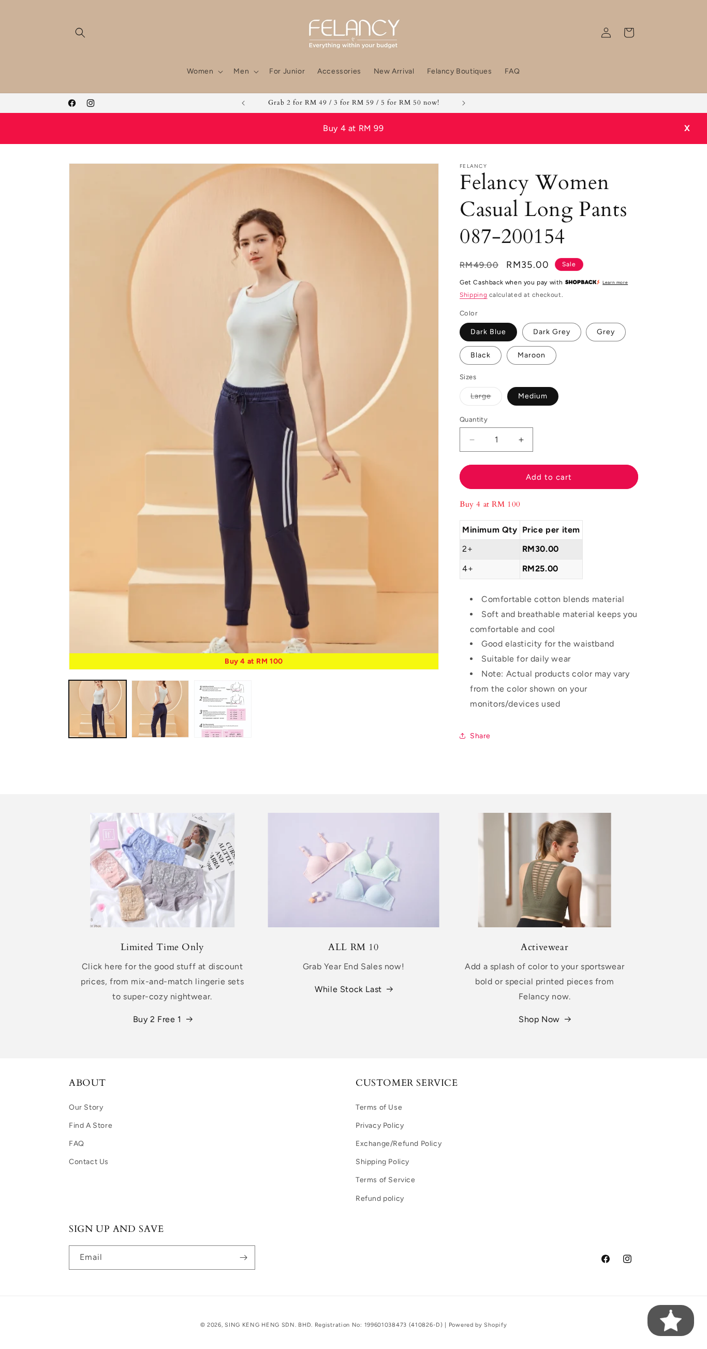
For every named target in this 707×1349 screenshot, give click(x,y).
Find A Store (90, 1125)
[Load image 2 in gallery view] (160, 709)
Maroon (532, 355)
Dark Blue (488, 331)
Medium (533, 396)
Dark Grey (551, 331)
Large (486, 398)
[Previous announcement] (243, 103)
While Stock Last (348, 989)
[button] (80, 32)
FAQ (76, 1143)
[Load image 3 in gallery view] (223, 709)
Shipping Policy (382, 1161)
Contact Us (89, 1161)
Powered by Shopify (478, 1325)
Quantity (474, 419)
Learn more (615, 282)
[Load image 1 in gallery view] (97, 709)
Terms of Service (386, 1180)
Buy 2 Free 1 (157, 1019)
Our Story (86, 1107)
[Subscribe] (243, 1257)
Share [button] (480, 735)
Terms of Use (379, 1107)
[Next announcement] (463, 103)
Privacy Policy (380, 1125)
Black (480, 355)
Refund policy (380, 1198)
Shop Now (539, 1019)
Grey (606, 331)
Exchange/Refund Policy (398, 1143)
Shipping (474, 294)
